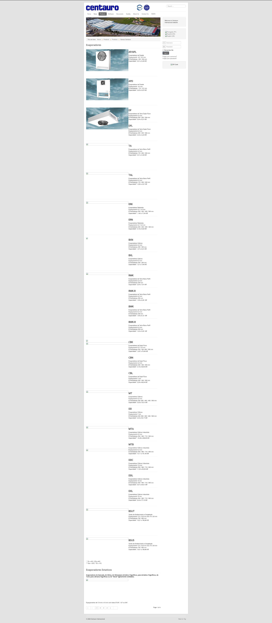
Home (89, 14)
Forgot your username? (170, 56)
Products (102, 14)
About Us (136, 14)
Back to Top (182, 619)
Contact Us (145, 14)
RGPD (153, 14)
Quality (128, 14)
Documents (119, 14)
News (95, 14)
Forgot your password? (170, 58)
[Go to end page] (115, 607)
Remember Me (168, 50)
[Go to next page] (111, 607)
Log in (166, 53)
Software (111, 14)
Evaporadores (93, 44)
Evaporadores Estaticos (99, 569)
